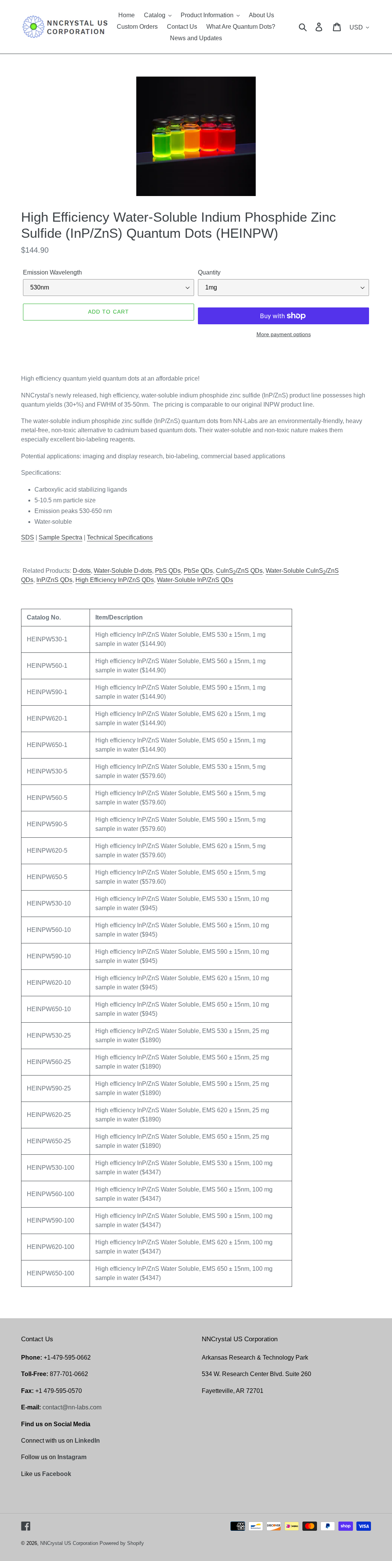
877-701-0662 (69, 1374)
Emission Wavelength (52, 272)
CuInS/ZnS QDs (239, 571)
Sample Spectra (60, 537)
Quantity (209, 272)
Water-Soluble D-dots (123, 570)
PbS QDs (168, 570)
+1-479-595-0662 (67, 1357)
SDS (27, 537)
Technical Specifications (120, 537)
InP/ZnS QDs (54, 580)
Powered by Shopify (122, 1543)
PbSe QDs (198, 570)
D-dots (82, 570)
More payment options (283, 334)
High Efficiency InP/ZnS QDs (114, 580)
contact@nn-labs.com (71, 1407)
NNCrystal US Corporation (69, 1543)
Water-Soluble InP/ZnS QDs (195, 580)
